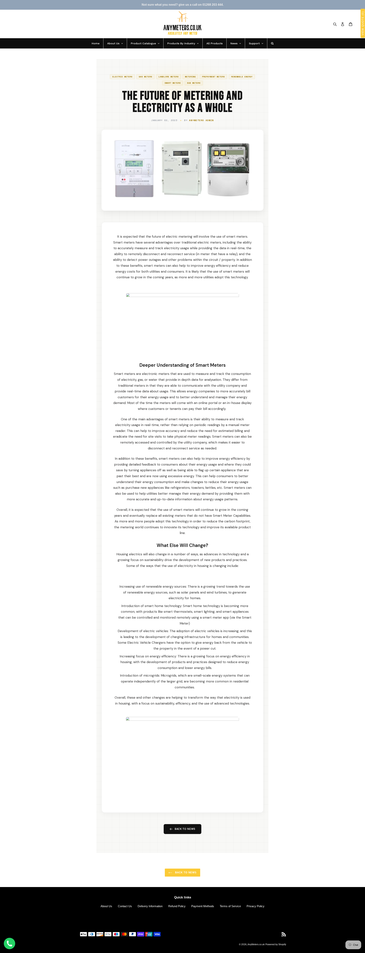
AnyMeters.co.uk (256, 944)
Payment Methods (202, 906)
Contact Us (125, 906)
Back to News (185, 829)
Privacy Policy (255, 906)
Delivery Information (150, 906)
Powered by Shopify (275, 944)
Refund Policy (177, 906)
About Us (106, 906)
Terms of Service (230, 906)
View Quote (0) (362, 23)
